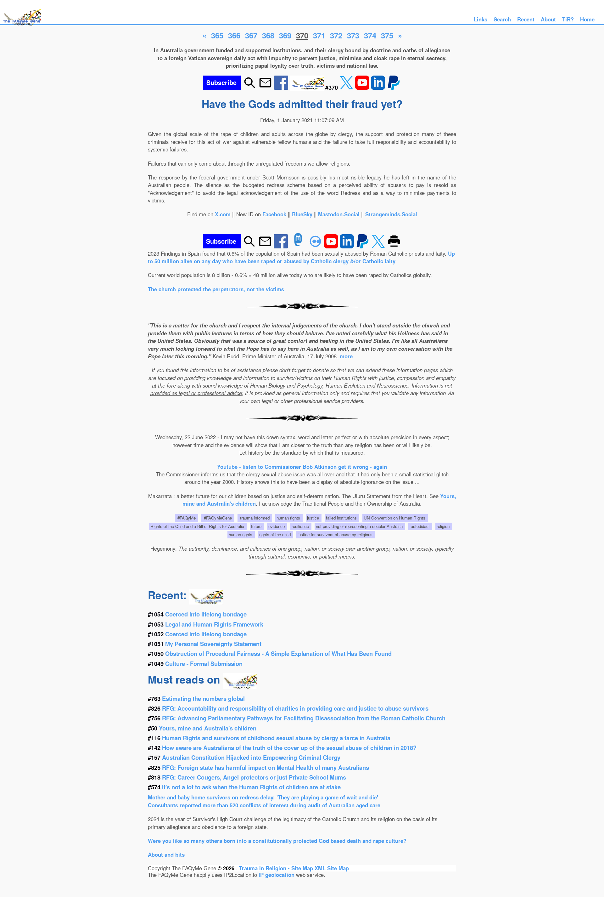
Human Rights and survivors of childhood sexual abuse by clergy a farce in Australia (276, 738)
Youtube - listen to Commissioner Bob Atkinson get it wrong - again (302, 466)
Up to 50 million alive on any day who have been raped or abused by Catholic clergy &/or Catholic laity (301, 257)
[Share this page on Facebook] (282, 87)
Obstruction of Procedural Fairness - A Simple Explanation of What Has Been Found (278, 653)
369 (285, 35)
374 (370, 35)
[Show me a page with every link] (307, 87)
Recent (525, 19)
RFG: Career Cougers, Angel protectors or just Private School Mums (254, 777)
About (548, 19)
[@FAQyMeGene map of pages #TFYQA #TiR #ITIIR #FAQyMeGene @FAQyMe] (20, 26)
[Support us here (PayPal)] (394, 87)
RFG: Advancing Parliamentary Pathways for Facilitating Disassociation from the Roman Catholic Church (303, 718)
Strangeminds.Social (391, 214)
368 (268, 35)
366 (234, 35)
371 (319, 35)
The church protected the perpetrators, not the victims (216, 289)
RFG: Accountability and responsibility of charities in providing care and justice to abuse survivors (295, 708)
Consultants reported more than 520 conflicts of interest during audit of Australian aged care (264, 805)
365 (217, 35)
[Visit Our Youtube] (363, 87)
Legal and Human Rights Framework (214, 624)
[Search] (250, 87)
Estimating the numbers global (203, 698)
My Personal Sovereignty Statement (213, 643)
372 (336, 35)
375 (387, 35)
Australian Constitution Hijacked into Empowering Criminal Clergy (251, 757)
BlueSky (302, 214)
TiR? (568, 19)
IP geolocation (276, 874)
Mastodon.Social (339, 214)
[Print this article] (394, 246)
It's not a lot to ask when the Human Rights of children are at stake (251, 787)
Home (587, 19)
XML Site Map (332, 868)
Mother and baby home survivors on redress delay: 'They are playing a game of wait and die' (263, 797)
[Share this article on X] (347, 87)
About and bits (166, 854)
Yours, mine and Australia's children (207, 728)
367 (251, 35)
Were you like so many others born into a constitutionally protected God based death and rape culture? (277, 840)
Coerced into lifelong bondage (206, 614)
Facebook (274, 214)
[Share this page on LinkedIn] (379, 87)
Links (480, 19)
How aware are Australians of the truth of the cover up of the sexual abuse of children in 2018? (289, 747)
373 (353, 35)
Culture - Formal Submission (204, 663)
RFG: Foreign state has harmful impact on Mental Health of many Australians (265, 767)
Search (502, 19)
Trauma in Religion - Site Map (277, 868)
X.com (223, 214)
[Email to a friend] (265, 87)
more (346, 356)
